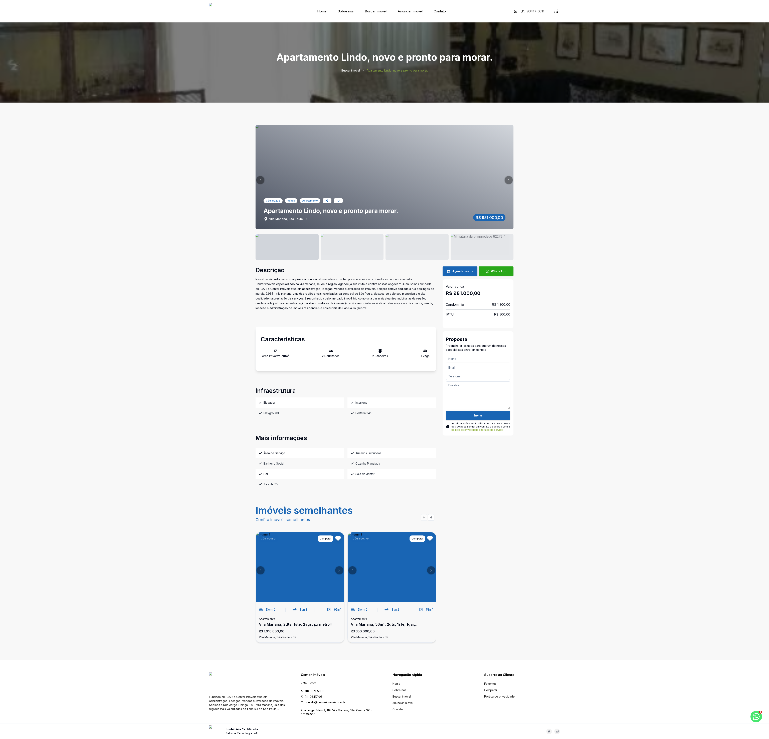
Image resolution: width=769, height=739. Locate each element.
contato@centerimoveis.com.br (325, 702)
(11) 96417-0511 (314, 696)
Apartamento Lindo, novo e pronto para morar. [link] (397, 70)
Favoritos (490, 683)
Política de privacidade (499, 696)
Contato (440, 11)
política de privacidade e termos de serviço (477, 429)
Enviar (477, 415)
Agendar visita (462, 271)
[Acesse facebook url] (549, 731)
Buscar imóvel (376, 11)
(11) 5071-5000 (314, 691)
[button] (260, 180)
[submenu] (556, 11)
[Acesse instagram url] (557, 731)
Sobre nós (346, 11)
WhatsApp (498, 271)
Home (321, 11)
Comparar (490, 690)
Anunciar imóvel (410, 11)
